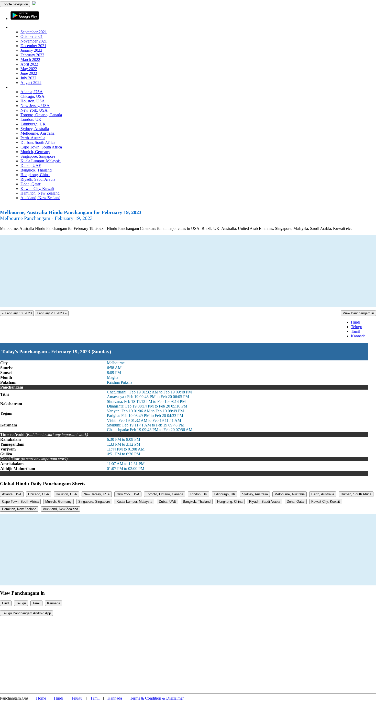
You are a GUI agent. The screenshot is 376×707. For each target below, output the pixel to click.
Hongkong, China (35, 175)
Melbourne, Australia (37, 133)
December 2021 (33, 46)
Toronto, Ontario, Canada (41, 115)
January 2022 (31, 50)
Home (41, 698)
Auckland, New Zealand (40, 198)
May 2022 (28, 69)
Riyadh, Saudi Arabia (37, 179)
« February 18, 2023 (17, 313)
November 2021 (33, 41)
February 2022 (32, 55)
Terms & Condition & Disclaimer (157, 698)
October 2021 (31, 36)
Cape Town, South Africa (41, 147)
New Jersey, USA (35, 105)
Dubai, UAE (30, 165)
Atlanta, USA (31, 92)
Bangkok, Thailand (36, 170)
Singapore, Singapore (37, 156)
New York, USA (34, 110)
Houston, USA (32, 101)
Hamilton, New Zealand (40, 193)
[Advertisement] (153, 271)
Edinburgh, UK (33, 124)
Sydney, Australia (34, 128)
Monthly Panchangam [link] (28, 27)
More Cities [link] (19, 87)
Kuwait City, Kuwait (37, 188)
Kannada (358, 336)
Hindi (355, 322)
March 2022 (30, 59)
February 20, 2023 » (52, 313)
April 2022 (29, 64)
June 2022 (28, 73)
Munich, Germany (35, 151)
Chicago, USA (32, 96)
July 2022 (28, 78)
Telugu (356, 327)
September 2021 (33, 32)
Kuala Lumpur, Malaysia (40, 161)
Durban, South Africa (37, 142)
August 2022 (30, 82)
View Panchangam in (358, 313)
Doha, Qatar (30, 184)
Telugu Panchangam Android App (26, 613)
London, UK (30, 119)
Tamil (355, 331)
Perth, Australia (32, 138)
